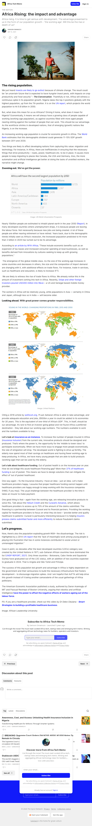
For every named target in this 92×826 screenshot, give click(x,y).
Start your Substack (40, 815)
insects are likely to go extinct (30, 90)
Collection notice (64, 809)
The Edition (7, 10)
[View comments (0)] (10, 37)
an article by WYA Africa (26, 245)
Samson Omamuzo (14, 29)
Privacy (47, 809)
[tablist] (12, 681)
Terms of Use (57, 781)
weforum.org (31, 415)
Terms (53, 809)
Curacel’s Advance (57, 503)
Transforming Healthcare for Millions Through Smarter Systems (28, 723)
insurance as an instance (27, 437)
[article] (46, 723)
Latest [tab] (11, 711)
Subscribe (75, 4)
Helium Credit (33, 503)
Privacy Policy (64, 783)
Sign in (85, 4)
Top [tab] (4, 711)
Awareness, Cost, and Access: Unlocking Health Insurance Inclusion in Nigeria (37, 719)
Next (82, 663)
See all (7, 773)
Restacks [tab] (17, 681)
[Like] (4, 37)
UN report (60, 103)
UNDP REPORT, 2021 (16, 555)
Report (81, 223)
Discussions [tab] (20, 711)
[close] (69, 739)
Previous (11, 663)
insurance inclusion (12, 440)
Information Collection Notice (45, 783)
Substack (34, 821)
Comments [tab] (7, 681)
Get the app (58, 815)
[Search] (87, 710)
